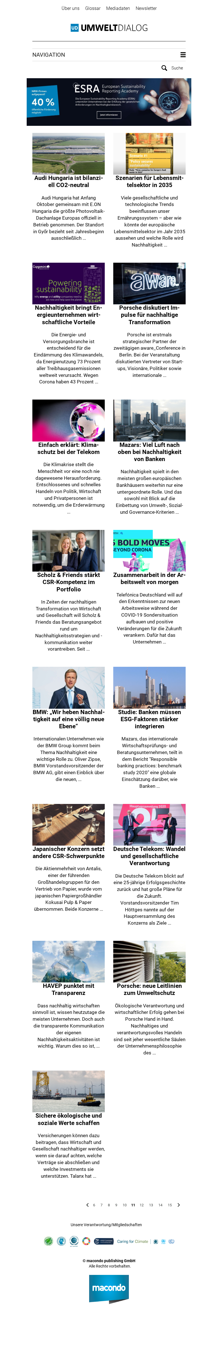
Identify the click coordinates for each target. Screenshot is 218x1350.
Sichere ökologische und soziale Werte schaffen (68, 1119)
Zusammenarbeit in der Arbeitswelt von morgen (149, 578)
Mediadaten (118, 8)
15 (170, 1205)
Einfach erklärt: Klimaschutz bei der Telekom (68, 448)
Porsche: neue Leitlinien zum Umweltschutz (149, 989)
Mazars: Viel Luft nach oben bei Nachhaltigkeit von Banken (149, 451)
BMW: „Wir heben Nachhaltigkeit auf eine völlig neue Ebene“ (69, 719)
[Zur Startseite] (109, 27)
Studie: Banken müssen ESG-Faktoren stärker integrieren (149, 719)
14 (160, 1205)
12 (142, 1205)
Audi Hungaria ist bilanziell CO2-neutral (68, 181)
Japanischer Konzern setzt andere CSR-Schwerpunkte (68, 852)
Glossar (92, 8)
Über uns (70, 8)
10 (125, 1205)
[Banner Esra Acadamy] (109, 102)
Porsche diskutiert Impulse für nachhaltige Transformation (149, 314)
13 (151, 1205)
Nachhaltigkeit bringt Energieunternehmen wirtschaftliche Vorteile (68, 314)
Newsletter (146, 8)
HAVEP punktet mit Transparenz (68, 989)
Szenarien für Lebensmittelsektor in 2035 (150, 181)
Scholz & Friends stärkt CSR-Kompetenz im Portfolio (68, 582)
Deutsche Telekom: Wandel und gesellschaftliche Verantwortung (149, 856)
